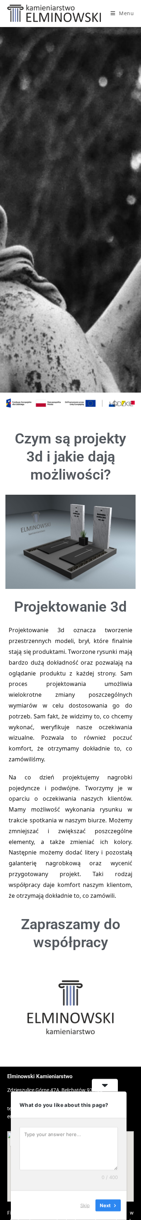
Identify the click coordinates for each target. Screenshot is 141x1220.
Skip (85, 1205)
